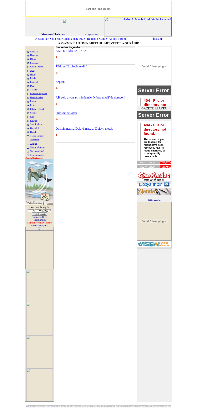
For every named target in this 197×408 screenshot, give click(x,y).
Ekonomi (34, 63)
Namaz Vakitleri (37, 136)
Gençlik (33, 113)
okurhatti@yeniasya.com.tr (39, 222)
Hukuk (33, 132)
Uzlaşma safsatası (66, 113)
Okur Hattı (34, 140)
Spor (32, 71)
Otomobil (34, 128)
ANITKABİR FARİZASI (72, 50)
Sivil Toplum (36, 124)
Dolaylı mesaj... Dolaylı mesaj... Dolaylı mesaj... (85, 128)
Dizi (32, 86)
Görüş (33, 74)
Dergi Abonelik (37, 155)
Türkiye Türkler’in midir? (71, 66)
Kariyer (33, 120)
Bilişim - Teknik (37, 109)
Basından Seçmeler (38, 94)
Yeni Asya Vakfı (37, 151)
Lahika (33, 78)
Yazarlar (34, 90)
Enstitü (33, 101)
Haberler (34, 55)
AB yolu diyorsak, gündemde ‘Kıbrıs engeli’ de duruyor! (90, 97)
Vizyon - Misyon (37, 147)
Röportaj (34, 82)
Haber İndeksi (36, 97)
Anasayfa (34, 51)
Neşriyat (33, 143)
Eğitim (33, 105)
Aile (32, 117)
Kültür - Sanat (36, 67)
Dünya (33, 59)
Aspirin (60, 82)
